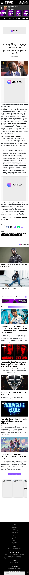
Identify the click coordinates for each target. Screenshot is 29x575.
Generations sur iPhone (14, 548)
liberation (17, 233)
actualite (7, 235)
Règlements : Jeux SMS (14, 556)
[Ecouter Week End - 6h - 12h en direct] (14, 300)
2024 (21, 235)
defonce (11, 235)
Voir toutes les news (14, 474)
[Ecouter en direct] (20, 2)
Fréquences (14, 532)
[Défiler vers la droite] (25, 488)
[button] (7, 488)
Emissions (14, 526)
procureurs (16, 235)
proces (21, 233)
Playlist (14, 529)
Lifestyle (25, 18)
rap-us (2, 233)
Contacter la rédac (14, 544)
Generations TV (14, 562)
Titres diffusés (14, 531)
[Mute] (26, 8)
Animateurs (15, 527)
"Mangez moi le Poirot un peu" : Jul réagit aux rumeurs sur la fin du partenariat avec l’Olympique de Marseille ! (14, 329)
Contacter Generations (14, 568)
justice (6, 233)
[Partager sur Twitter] (11, 227)
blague (2, 235)
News (5, 18)
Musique (11, 18)
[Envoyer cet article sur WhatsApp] (18, 227)
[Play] (2, 8)
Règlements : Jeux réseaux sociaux (14, 554)
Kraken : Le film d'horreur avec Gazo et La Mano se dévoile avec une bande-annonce (14, 364)
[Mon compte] (26, 2)
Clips (14, 564)
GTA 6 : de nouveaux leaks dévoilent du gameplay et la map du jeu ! (14, 456)
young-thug (11, 233)
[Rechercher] (23, 2)
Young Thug (4, 145)
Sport (18, 18)
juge (24, 233)
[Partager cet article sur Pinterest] (14, 227)
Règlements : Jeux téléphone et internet (14, 558)
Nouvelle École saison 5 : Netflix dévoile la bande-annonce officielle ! (14, 421)
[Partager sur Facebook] (7, 227)
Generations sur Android (14, 550)
